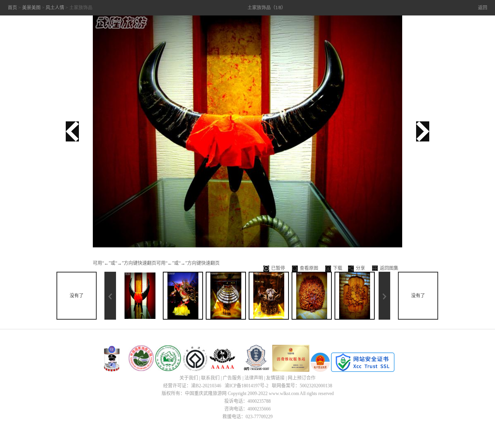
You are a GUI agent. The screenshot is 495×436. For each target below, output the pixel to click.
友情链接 (275, 378)
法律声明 (253, 378)
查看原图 (309, 268)
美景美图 (31, 7)
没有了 (77, 295)
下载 (337, 268)
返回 (482, 7)
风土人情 (55, 7)
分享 (360, 268)
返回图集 (389, 268)
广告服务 (232, 378)
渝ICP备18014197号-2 (246, 385)
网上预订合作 (302, 378)
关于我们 (188, 378)
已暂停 (278, 268)
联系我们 (210, 378)
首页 (12, 7)
